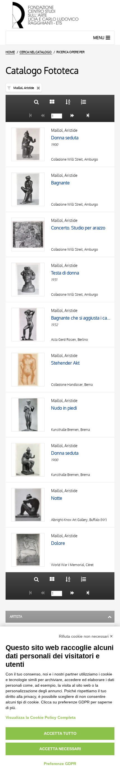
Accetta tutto (60, 733)
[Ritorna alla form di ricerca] (36, 102)
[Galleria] (52, 102)
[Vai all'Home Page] (60, 15)
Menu (98, 37)
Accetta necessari (60, 749)
